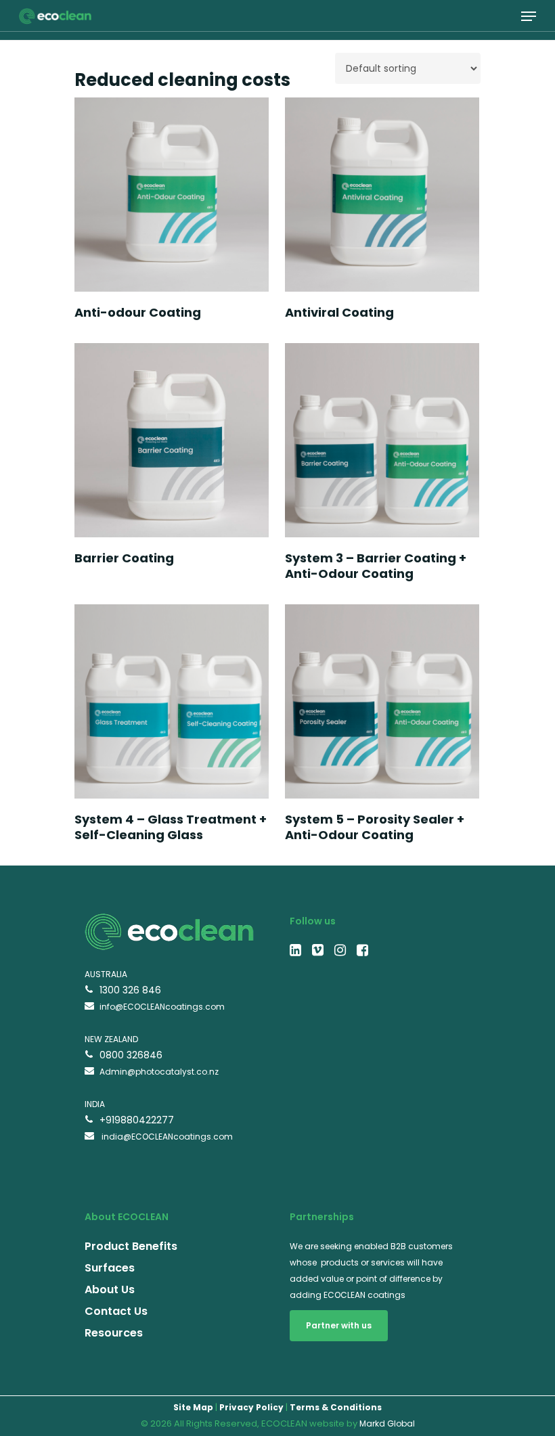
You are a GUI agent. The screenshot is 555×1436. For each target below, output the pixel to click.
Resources (114, 1333)
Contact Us (116, 1311)
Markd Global (387, 1423)
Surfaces (110, 1268)
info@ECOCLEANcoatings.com (162, 1006)
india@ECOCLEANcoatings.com (166, 1136)
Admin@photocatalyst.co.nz (159, 1071)
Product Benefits (131, 1246)
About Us (110, 1289)
